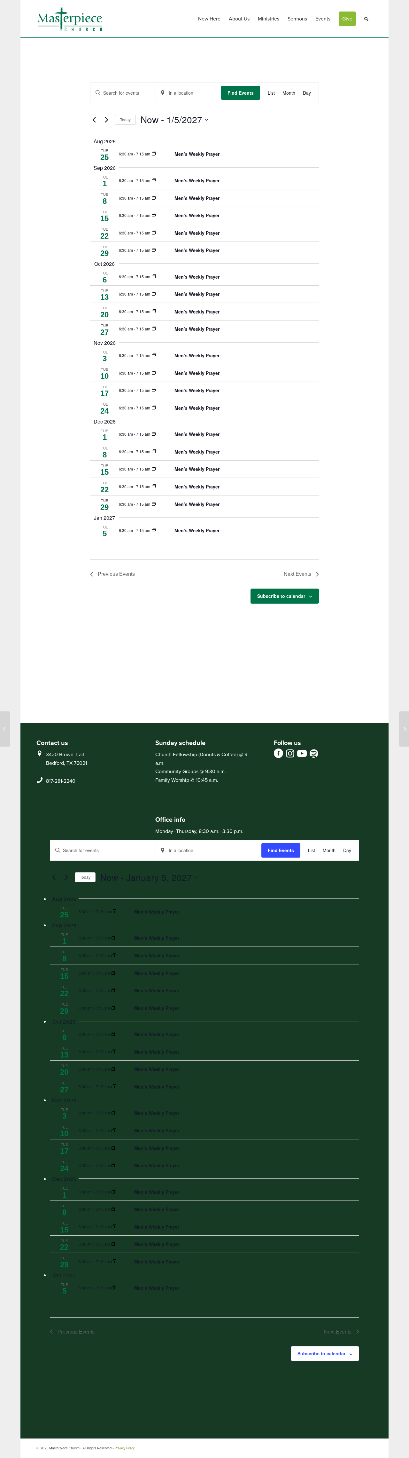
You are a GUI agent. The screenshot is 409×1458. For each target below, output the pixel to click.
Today (125, 119)
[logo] (69, 19)
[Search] (366, 18)
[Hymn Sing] (5, 729)
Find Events (241, 93)
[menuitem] (209, 18)
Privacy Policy (125, 1448)
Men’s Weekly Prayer (197, 154)
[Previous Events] (94, 119)
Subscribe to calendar (281, 596)
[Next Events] (106, 119)
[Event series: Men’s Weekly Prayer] (154, 153)
